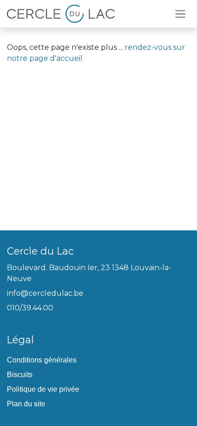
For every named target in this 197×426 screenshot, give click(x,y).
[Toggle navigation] (180, 14)
